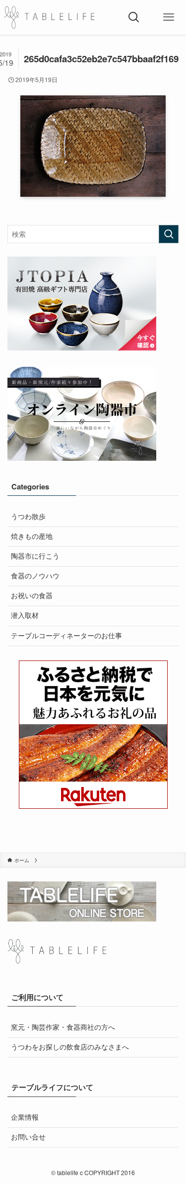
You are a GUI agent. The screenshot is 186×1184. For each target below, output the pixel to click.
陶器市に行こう (35, 556)
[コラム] (49, 17)
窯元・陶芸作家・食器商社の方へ (63, 1027)
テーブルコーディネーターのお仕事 (66, 635)
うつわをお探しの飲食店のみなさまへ (70, 1047)
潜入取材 (25, 615)
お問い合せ (28, 1136)
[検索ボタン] (134, 17)
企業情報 (25, 1117)
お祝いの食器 (32, 595)
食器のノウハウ (35, 575)
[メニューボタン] (168, 17)
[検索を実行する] (169, 234)
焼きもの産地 (32, 536)
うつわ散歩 (28, 516)
